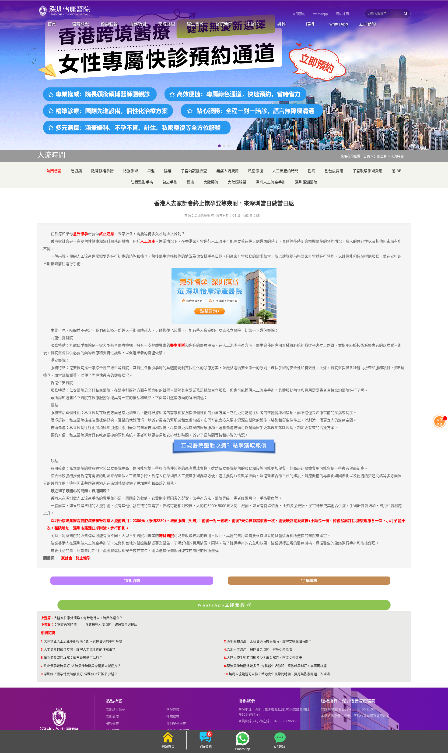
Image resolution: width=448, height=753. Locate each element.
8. (225, 666)
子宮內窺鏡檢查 (194, 171)
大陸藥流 (210, 182)
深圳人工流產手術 (271, 182)
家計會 (66, 558)
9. (42, 674)
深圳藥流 (112, 716)
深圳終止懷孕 (115, 709)
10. (226, 674)
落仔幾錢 (172, 709)
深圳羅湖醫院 (306, 182)
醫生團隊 (195, 24)
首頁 (52, 24)
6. (225, 657)
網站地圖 (342, 14)
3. (42, 649)
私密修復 (255, 171)
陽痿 (168, 171)
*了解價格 (309, 581)
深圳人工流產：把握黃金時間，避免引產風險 (259, 649)
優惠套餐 (109, 24)
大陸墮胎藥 (237, 182)
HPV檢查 (112, 723)
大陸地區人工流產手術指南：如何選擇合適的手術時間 (83, 641)
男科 (281, 24)
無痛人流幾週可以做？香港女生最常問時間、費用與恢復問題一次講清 (279, 674)
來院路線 (166, 24)
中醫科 (252, 24)
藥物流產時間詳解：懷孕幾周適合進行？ (73, 657)
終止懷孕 (83, 558)
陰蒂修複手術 (102, 171)
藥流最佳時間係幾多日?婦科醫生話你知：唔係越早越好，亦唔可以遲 (277, 666)
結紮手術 (130, 171)
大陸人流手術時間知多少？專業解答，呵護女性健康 (264, 657)
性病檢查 (172, 716)
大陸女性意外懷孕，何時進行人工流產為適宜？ (88, 618)
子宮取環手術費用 (367, 171)
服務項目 (138, 24)
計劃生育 (380, 156)
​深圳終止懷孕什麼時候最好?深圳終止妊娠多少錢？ (80, 674)
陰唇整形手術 (142, 182)
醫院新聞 (224, 24)
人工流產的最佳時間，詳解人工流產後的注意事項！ (81, 649)
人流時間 (397, 156)
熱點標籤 (114, 701)
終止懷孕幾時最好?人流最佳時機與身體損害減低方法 (82, 666)
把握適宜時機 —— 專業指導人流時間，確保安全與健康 (97, 624)
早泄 (151, 171)
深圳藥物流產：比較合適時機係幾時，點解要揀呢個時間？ (269, 641)
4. (225, 649)
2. (225, 641)
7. (42, 666)
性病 (311, 171)
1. (42, 641)
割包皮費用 (334, 171)
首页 (367, 156)
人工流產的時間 (285, 171)
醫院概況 (80, 24)
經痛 (190, 182)
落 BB (397, 171)
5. (42, 657)
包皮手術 (169, 182)
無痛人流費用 (227, 171)
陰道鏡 (76, 171)
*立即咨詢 (132, 581)
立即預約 (298, 14)
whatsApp (320, 14)
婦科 (310, 24)
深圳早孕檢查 (176, 723)
